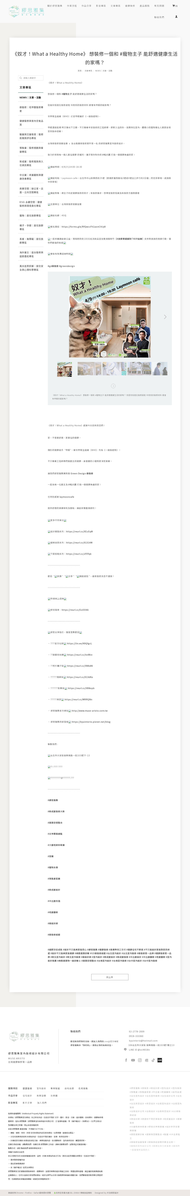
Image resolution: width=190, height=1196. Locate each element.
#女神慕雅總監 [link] (55, 833)
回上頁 (109, 977)
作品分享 (86, 5)
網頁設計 (115, 1192)
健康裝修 (130, 5)
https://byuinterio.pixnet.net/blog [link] (91, 721)
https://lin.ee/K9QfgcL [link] (79, 643)
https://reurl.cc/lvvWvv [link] (79, 654)
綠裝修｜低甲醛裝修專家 (31, 109)
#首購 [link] (51, 856)
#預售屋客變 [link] (54, 878)
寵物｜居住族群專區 (30, 215)
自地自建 (69, 1088)
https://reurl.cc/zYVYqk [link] (78, 553)
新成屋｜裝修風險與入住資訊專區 (31, 163)
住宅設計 (27, 1095)
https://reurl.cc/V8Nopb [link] (81, 688)
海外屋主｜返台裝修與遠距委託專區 (31, 254)
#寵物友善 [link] (53, 867)
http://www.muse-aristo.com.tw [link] (90, 710)
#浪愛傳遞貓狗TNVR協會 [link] (129, 238)
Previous (57, 277)
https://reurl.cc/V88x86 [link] (80, 665)
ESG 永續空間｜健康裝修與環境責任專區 (31, 204)
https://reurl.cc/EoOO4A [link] (75, 609)
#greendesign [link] (67, 266)
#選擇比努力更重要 (161, 1145)
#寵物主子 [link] (67, 93)
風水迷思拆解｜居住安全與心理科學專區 (31, 268)
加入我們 (42, 1102)
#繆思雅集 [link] (53, 800)
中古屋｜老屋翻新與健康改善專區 (31, 177)
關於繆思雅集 (54, 5)
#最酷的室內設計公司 (140, 1145)
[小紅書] (159, 1060)
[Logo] (26, 11)
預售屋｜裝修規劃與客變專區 (31, 150)
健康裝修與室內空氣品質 (31, 123)
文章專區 (116, 5)
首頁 (80, 70)
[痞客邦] (146, 1060)
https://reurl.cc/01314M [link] (79, 542)
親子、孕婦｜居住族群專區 (31, 227)
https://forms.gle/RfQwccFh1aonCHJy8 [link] (84, 226)
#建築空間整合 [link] (55, 822)
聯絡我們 (159, 17)
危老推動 (83, 1088)
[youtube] (133, 1060)
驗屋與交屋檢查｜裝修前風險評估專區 (31, 136)
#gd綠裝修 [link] (53, 266)
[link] (82, 473)
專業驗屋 (55, 1088)
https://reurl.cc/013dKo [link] (80, 677)
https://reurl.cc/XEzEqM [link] (79, 531)
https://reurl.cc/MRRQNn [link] (78, 699)
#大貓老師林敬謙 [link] (56, 844)
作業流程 (72, 5)
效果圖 (54, 1095)
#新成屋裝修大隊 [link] (56, 811)
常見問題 (159, 5)
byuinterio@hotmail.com (143, 1040)
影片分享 (27, 1102)
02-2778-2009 (136, 1031)
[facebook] (126, 1060)
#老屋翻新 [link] (53, 912)
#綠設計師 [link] (53, 923)
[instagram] (140, 1060)
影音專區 (101, 5)
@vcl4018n (144, 1049)
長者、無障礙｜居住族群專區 (31, 241)
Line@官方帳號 (111, 1041)
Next (155, 277)
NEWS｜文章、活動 (103, 70)
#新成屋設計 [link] (54, 889)
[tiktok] (153, 1060)
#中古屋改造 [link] (54, 900)
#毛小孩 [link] (106, 154)
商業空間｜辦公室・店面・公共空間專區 (31, 190)
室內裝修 (41, 1088)
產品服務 (145, 5)
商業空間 (41, 1095)
